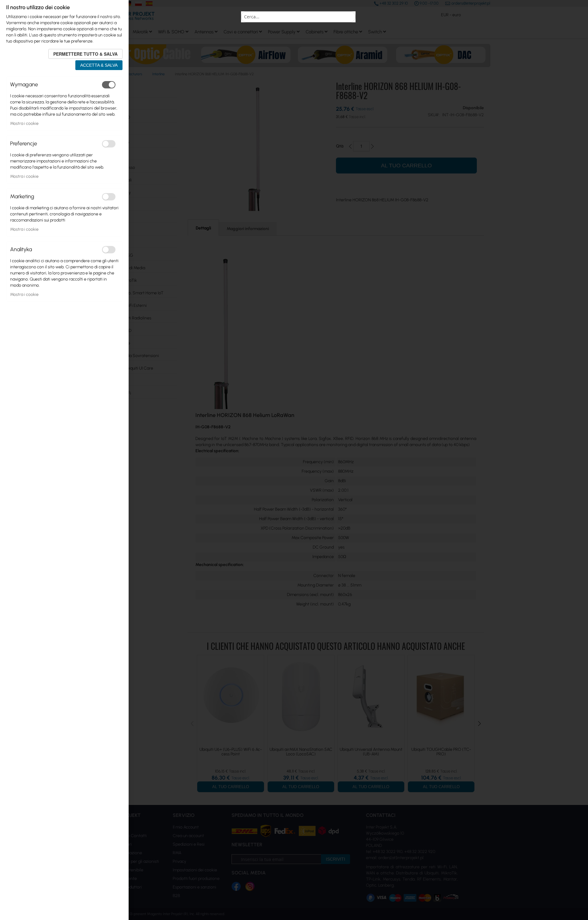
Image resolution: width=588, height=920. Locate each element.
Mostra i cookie (24, 123)
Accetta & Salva (99, 65)
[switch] (108, 84)
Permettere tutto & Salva (85, 54)
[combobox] (298, 16)
